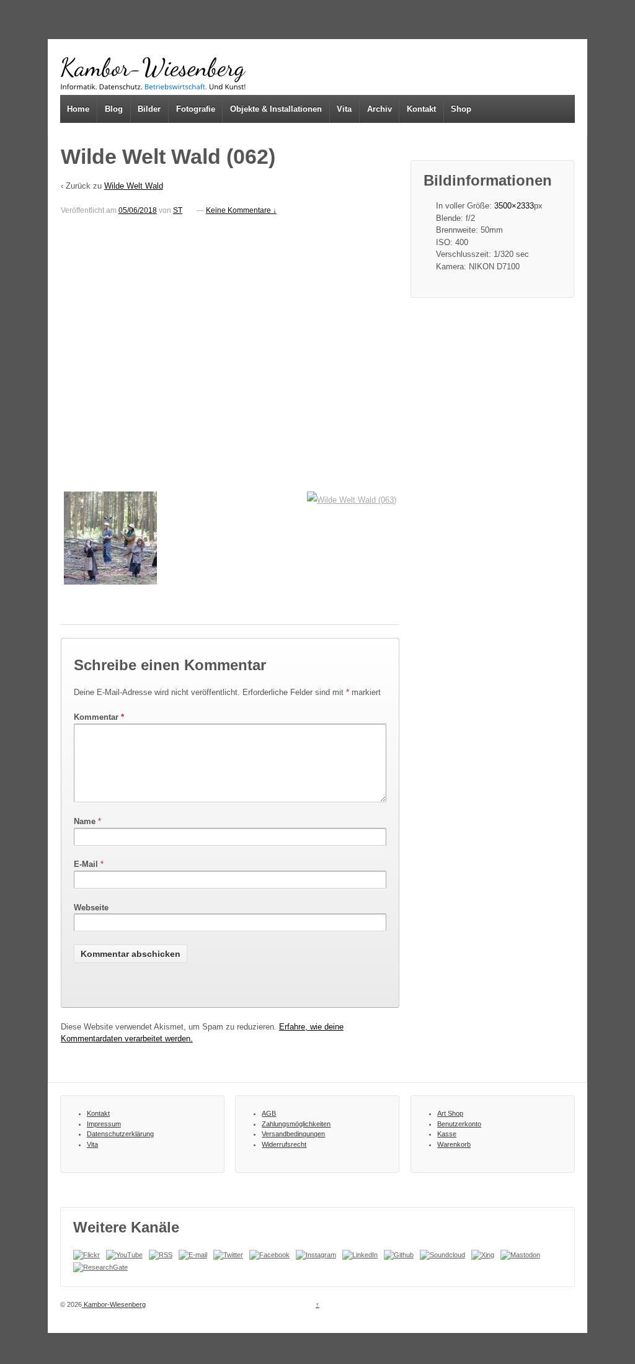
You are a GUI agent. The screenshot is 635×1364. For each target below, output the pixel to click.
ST (177, 210)
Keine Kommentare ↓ (241, 210)
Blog (114, 109)
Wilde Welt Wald (133, 186)
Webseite (91, 907)
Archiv (379, 109)
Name (84, 821)
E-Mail (86, 864)
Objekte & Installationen (276, 109)
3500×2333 (514, 205)
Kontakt (421, 109)
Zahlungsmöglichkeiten (296, 1124)
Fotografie (195, 109)
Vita (344, 109)
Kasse (446, 1133)
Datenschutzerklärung (120, 1133)
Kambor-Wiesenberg (114, 1304)
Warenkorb (454, 1144)
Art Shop (450, 1113)
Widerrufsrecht (284, 1144)
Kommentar (99, 717)
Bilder (149, 109)
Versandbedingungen (293, 1133)
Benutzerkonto (459, 1124)
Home (78, 109)
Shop (461, 109)
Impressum (104, 1124)
